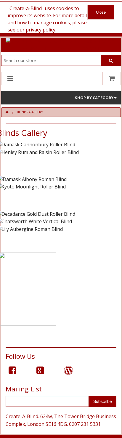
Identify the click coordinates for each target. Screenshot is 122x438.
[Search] (111, 60)
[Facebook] (12, 370)
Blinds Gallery (30, 112)
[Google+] (40, 370)
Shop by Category (94, 97)
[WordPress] (68, 370)
